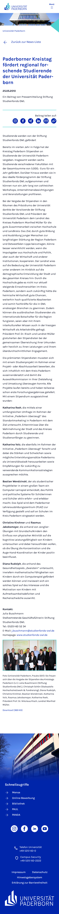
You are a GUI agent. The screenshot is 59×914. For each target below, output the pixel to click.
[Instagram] (14, 828)
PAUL (15, 809)
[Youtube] (44, 828)
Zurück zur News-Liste (26, 42)
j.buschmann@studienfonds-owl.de (33, 630)
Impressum (19, 872)
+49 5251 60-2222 (30, 860)
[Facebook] (24, 828)
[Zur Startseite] (16, 6)
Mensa (16, 792)
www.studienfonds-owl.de (32, 634)
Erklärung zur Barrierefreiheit (29, 882)
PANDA (16, 814)
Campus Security (30, 856)
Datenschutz (40, 872)
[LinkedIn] (34, 828)
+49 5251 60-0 (28, 850)
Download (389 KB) (13, 710)
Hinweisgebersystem (29, 877)
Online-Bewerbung (23, 798)
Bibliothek (18, 803)
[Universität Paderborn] (29, 898)
